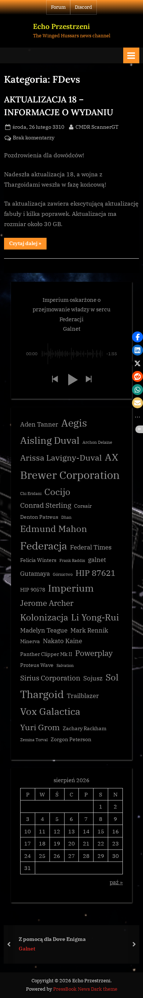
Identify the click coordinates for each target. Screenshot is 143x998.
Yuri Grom (40, 727)
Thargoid (42, 694)
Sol (112, 677)
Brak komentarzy (33, 138)
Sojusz (93, 678)
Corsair (83, 506)
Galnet (27, 948)
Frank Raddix (72, 560)
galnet (97, 560)
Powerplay (94, 653)
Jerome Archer (46, 603)
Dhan (66, 517)
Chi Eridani (30, 493)
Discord (83, 7)
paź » (116, 882)
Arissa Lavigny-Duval (61, 457)
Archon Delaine (97, 442)
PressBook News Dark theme (85, 989)
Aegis (74, 422)
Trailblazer (83, 696)
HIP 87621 (95, 572)
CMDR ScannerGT (97, 126)
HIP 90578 (32, 589)
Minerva (30, 641)
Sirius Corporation (50, 678)
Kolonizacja (44, 617)
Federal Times (90, 547)
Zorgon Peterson (71, 739)
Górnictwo (63, 574)
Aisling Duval (50, 440)
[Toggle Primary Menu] (131, 55)
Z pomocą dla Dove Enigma (52, 938)
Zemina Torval (34, 739)
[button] (55, 379)
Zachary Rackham (84, 728)
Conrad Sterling (45, 505)
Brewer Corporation (70, 475)
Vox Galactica (50, 711)
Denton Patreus (39, 517)
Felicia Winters (38, 560)
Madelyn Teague (43, 630)
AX (111, 457)
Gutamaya (35, 574)
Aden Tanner (39, 424)
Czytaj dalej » (28, 245)
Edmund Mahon (53, 528)
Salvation (65, 665)
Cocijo (57, 492)
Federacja (43, 545)
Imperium (71, 588)
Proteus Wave (37, 665)
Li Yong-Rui (95, 617)
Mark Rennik (89, 630)
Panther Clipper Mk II (46, 654)
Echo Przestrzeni (61, 26)
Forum (58, 7)
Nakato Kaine (62, 641)
